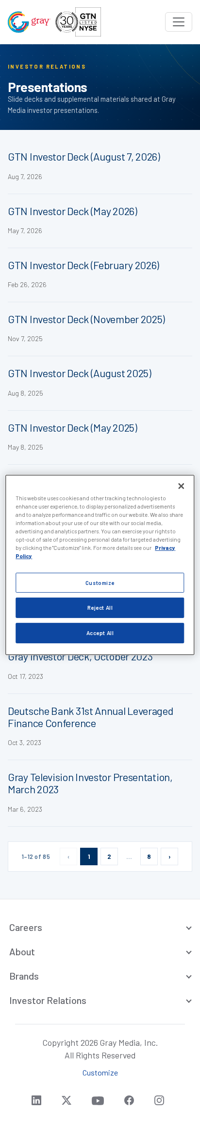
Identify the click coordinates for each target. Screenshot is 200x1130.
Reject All (100, 607)
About (22, 951)
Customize (100, 582)
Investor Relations (47, 1000)
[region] (100, 565)
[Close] (181, 486)
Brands (24, 976)
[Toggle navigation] (178, 22)
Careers (25, 927)
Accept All (100, 633)
